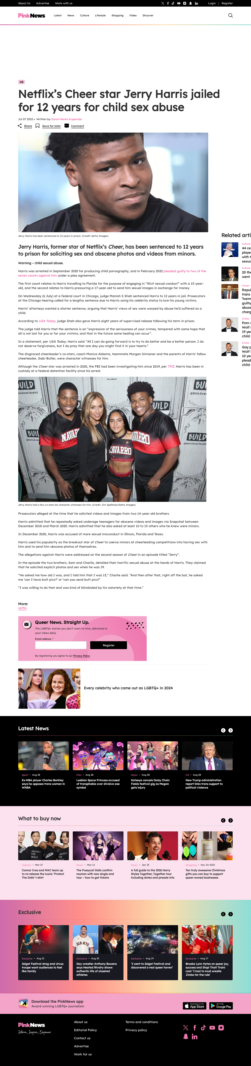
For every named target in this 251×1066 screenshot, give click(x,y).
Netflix (22, 608)
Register (227, 3)
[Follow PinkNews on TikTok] (203, 1028)
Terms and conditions (142, 1022)
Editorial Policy (85, 1030)
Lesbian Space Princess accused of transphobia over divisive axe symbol (98, 783)
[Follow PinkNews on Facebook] (195, 1028)
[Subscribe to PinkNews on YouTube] (212, 1028)
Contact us (82, 1038)
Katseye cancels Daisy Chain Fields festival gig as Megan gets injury (150, 783)
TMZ (170, 366)
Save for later (51, 126)
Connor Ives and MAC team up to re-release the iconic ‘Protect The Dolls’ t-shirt (43, 873)
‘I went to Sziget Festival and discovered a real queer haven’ (152, 965)
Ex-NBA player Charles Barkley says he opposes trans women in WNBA (43, 783)
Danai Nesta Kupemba (66, 119)
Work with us (63, 3)
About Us (24, 3)
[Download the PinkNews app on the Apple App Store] (194, 1006)
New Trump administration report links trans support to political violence (204, 783)
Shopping (117, 15)
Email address (48, 638)
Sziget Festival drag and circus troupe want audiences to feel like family (42, 967)
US (21, 82)
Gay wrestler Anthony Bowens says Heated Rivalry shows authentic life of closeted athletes (96, 969)
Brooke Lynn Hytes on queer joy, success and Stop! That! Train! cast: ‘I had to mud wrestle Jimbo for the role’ (207, 969)
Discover (148, 15)
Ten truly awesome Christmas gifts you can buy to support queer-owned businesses (205, 873)
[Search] (230, 15)
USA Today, (47, 321)
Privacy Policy (81, 655)
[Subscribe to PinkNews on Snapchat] (186, 1037)
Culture (84, 15)
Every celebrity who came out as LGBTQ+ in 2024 (128, 688)
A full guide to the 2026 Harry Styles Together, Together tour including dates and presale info (152, 873)
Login (212, 3)
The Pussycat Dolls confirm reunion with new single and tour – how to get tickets (95, 873)
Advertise (42, 3)
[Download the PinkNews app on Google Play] (221, 1006)
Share (28, 126)
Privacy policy (136, 1030)
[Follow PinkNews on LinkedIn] (196, 3)
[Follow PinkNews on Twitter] (186, 1028)
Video (133, 15)
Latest (58, 15)
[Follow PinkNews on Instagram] (221, 1028)
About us (80, 1022)
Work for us (83, 1054)
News (70, 15)
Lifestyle (100, 15)
